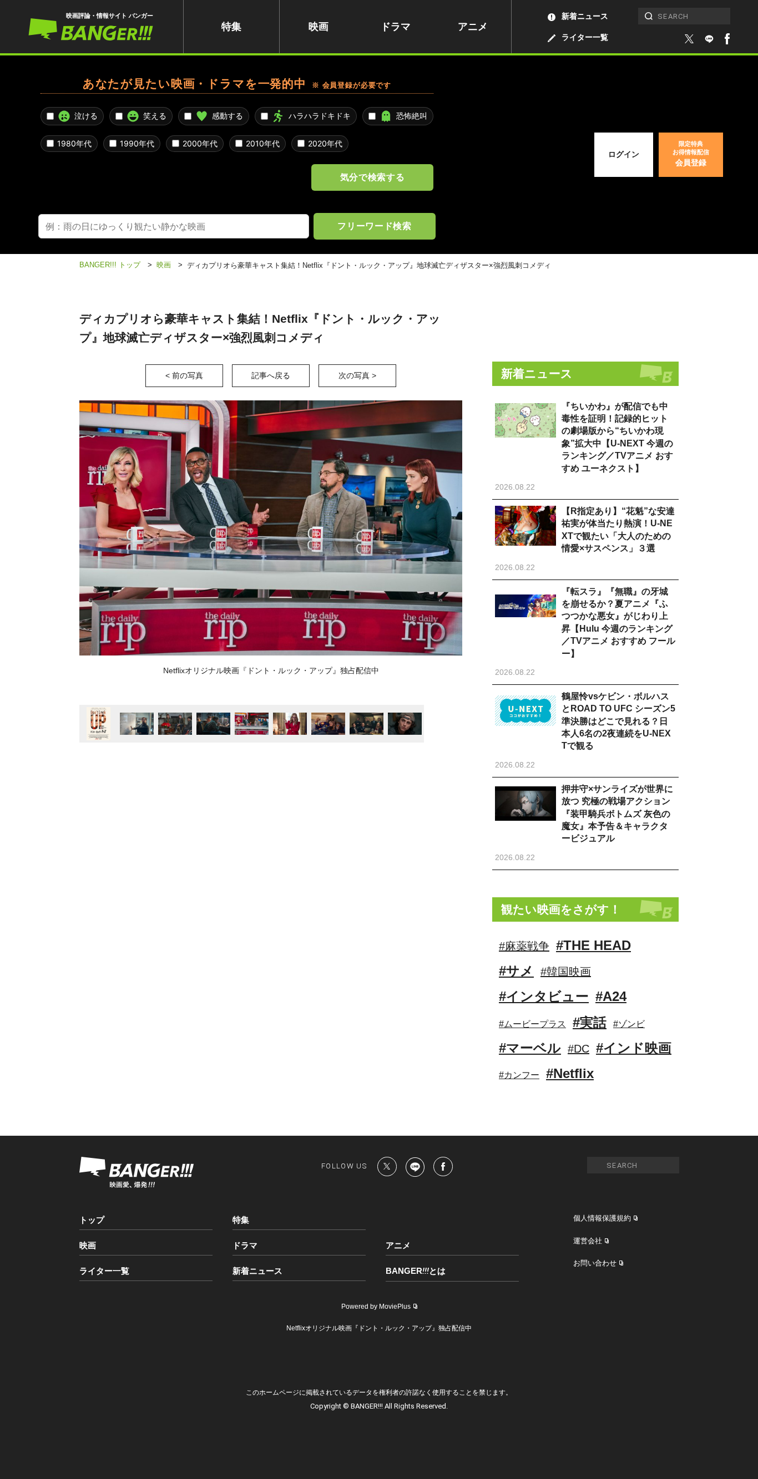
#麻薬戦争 (524, 946)
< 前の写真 (184, 375)
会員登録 (691, 153)
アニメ (473, 26)
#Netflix (570, 1073)
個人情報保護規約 (602, 1218)
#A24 (610, 996)
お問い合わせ (594, 1263)
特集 (231, 26)
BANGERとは (416, 1271)
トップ (91, 1219)
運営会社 (587, 1241)
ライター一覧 (585, 37)
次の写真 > (357, 375)
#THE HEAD (593, 945)
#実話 (590, 1022)
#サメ (516, 970)
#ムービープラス (532, 1024)
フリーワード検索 (374, 225)
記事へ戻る (270, 375)
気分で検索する (372, 176)
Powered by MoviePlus (376, 1306)
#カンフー (519, 1075)
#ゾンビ (629, 1024)
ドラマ (396, 26)
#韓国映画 (565, 971)
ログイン (623, 154)
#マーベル (530, 1047)
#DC (578, 1049)
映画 (319, 26)
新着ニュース (585, 16)
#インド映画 (633, 1047)
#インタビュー (544, 996)
